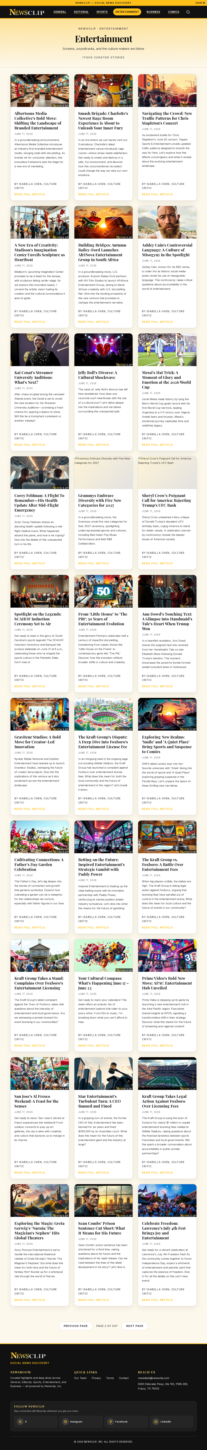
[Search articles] (188, 12)
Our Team (80, 1378)
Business (153, 11)
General (60, 11)
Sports (102, 11)
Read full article (29, 194)
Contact (124, 1378)
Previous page (76, 1326)
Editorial (81, 11)
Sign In (200, 2)
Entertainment (127, 11)
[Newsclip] (27, 12)
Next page (134, 1326)
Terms (110, 1378)
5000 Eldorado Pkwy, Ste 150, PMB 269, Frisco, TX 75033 (163, 1386)
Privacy (96, 1378)
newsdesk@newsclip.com (153, 1378)
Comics (173, 11)
